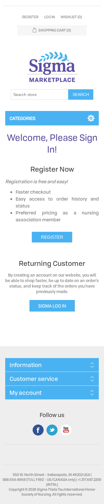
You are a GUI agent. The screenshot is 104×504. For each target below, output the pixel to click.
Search (81, 94)
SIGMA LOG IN (52, 306)
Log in (49, 16)
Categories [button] (23, 118)
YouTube (65, 430)
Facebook (38, 430)
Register (30, 16)
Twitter (52, 430)
